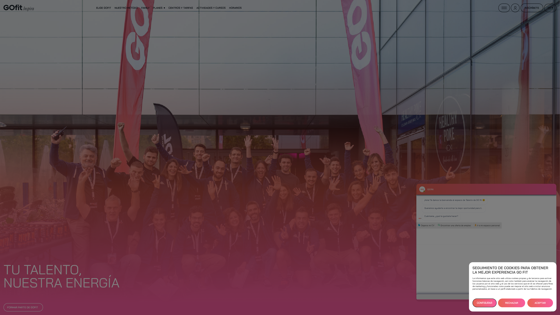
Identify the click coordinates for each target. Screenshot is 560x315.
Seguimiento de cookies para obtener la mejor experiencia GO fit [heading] (510, 270)
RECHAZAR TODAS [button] (511, 304)
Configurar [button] (484, 302)
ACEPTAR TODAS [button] (540, 304)
